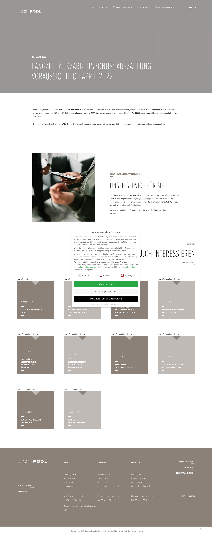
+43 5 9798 (68, 482)
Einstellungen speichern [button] (106, 291)
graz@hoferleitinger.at (144, 198)
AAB (126, 531)
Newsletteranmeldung (184, 473)
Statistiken (107, 275)
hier (114, 213)
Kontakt (140, 531)
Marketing (128, 275)
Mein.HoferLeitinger (25, 485)
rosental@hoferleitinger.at (108, 486)
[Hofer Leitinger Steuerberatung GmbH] (30, 11)
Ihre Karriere (188, 467)
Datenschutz (119, 531)
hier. (65, 509)
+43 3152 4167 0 (138, 482)
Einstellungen (132, 267)
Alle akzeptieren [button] (106, 284)
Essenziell (85, 275)
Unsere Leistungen (186, 461)
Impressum (110, 531)
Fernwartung (22, 491)
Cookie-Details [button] (95, 304)
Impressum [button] (117, 304)
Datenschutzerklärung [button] (107, 304)
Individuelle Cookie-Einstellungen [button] (106, 298)
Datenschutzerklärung (88, 267)
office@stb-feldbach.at (131, 205)
